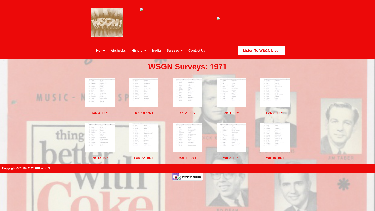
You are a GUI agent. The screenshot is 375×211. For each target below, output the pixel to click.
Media (156, 50)
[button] (139, 50)
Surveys (173, 50)
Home (100, 50)
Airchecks (118, 50)
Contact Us (196, 50)
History (137, 50)
